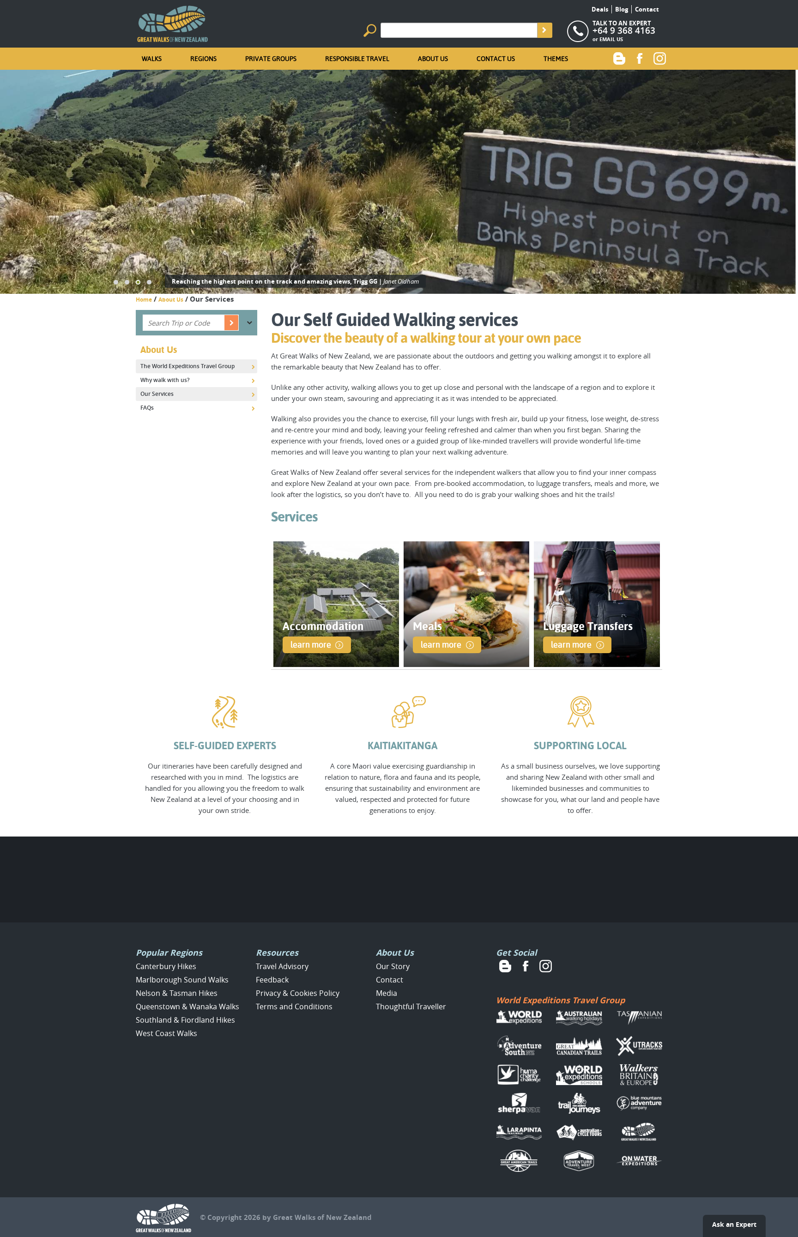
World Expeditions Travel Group (560, 1000)
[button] (115, 282)
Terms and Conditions (294, 1006)
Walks (152, 58)
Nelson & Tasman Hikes (177, 993)
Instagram (660, 58)
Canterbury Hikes (166, 966)
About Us (433, 58)
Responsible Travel (357, 58)
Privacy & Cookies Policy (297, 993)
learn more (310, 644)
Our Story (393, 966)
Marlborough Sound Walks (182, 980)
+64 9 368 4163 (623, 30)
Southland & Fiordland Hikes (185, 1020)
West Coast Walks (166, 1033)
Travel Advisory (282, 966)
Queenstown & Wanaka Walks (187, 1006)
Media (386, 993)
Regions (203, 58)
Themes (556, 58)
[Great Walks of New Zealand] (172, 21)
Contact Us (496, 58)
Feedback (272, 980)
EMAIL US (611, 39)
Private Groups (270, 58)
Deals (600, 9)
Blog (621, 9)
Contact (647, 9)
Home (144, 299)
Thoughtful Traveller (411, 1006)
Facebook (639, 58)
